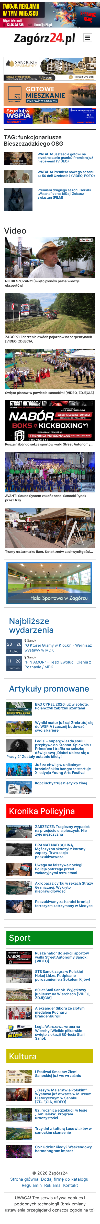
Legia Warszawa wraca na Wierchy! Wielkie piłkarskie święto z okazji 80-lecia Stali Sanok (60, 1032)
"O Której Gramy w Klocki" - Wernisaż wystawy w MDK (58, 646)
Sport (20, 938)
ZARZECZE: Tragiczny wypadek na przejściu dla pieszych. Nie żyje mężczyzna (62, 830)
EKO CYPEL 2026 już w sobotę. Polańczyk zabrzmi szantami (62, 706)
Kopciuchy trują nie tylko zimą (61, 783)
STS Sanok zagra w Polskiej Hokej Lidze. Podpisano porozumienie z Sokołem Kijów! (62, 975)
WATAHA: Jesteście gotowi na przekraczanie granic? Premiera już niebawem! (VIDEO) (65, 157)
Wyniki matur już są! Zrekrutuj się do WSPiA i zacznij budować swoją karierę (64, 726)
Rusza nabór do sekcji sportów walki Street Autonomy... (49, 444)
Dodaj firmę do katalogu (64, 1179)
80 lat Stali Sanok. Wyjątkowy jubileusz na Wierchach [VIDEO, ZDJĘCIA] (62, 994)
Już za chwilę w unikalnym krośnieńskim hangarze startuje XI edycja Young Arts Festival (63, 768)
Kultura (23, 1056)
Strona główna (24, 1179)
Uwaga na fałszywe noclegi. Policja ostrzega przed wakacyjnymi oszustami (59, 869)
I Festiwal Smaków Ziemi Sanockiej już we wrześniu (58, 1073)
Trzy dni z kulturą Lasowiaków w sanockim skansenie (63, 1130)
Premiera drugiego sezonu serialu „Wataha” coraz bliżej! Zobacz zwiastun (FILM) (64, 193)
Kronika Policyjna (42, 811)
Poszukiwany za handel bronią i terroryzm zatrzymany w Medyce (64, 903)
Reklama (52, 1185)
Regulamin (32, 1185)
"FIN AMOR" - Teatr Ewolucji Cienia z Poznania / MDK (58, 662)
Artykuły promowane (49, 689)
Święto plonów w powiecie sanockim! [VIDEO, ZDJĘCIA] (49, 393)
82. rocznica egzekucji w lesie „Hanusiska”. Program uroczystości (61, 1114)
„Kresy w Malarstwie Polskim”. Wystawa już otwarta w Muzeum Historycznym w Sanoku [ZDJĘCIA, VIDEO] (63, 1096)
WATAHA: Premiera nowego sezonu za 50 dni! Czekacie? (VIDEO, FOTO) (66, 173)
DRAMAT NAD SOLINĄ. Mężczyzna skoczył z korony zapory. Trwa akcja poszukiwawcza (60, 851)
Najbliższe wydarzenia (31, 625)
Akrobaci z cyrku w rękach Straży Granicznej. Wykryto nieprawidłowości (64, 887)
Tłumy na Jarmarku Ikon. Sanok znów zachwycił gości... (49, 552)
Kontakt (70, 1185)
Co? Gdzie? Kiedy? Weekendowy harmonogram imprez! (63, 1149)
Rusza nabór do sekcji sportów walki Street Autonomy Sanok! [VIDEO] (62, 957)
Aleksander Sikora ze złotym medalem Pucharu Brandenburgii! (60, 1012)
